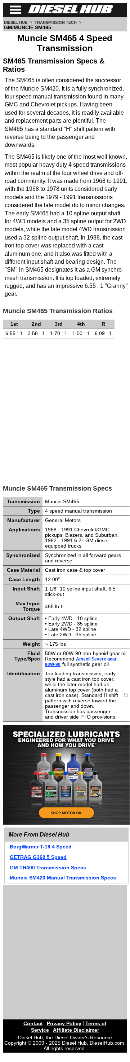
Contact (33, 1023)
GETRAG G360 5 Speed (38, 857)
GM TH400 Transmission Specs (48, 867)
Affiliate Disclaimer (76, 1030)
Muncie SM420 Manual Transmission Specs (63, 878)
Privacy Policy (64, 1023)
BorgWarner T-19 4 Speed (41, 847)
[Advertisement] (65, 408)
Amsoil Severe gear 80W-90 (81, 662)
